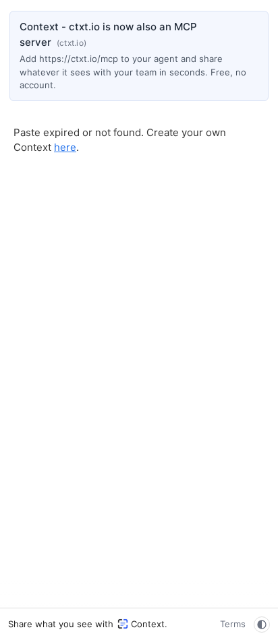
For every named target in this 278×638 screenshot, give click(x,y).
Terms (233, 623)
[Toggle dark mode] (262, 624)
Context (148, 623)
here (65, 147)
